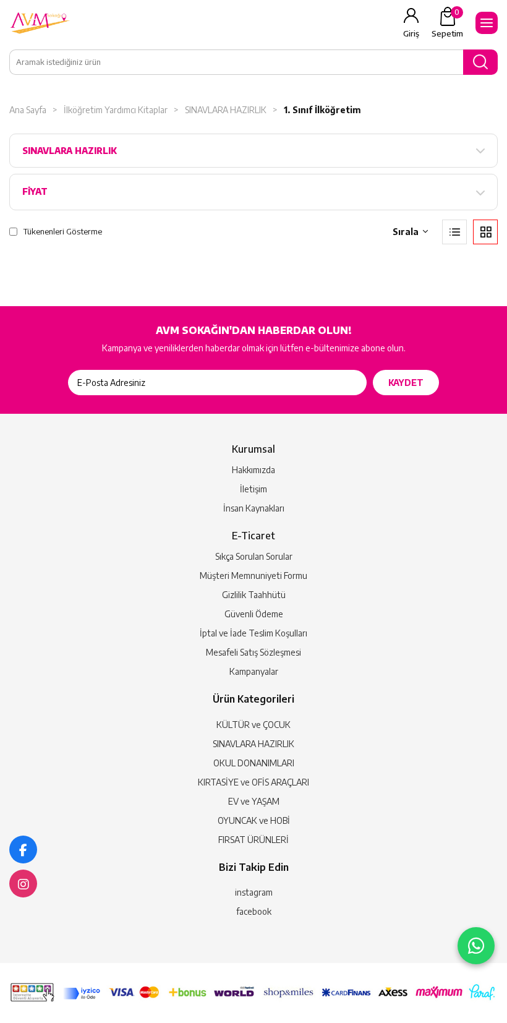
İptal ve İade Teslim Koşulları (253, 633)
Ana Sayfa (27, 110)
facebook (253, 911)
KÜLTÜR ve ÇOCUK (253, 724)
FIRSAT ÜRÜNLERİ (253, 839)
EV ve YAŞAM (253, 801)
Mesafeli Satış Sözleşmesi (253, 652)
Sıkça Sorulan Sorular (253, 556)
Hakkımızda (253, 469)
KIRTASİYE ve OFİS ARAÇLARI (253, 782)
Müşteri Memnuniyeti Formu (253, 575)
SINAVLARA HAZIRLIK (225, 110)
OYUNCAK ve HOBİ (254, 820)
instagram (254, 892)
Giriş (411, 33)
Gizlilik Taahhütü (254, 594)
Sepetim (447, 22)
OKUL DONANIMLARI (253, 763)
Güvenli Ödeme (253, 614)
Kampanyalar (253, 671)
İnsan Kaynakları (253, 508)
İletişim (253, 489)
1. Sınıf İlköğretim (322, 110)
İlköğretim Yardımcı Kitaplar (116, 110)
